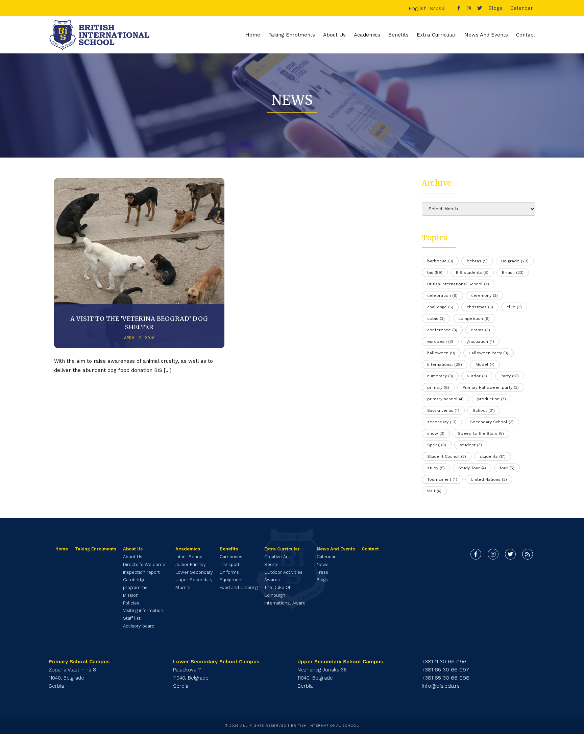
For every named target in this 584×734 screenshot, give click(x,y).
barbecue (440, 261)
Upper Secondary (194, 579)
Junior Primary (190, 564)
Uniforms (229, 572)
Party (510, 376)
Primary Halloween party (491, 387)
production (491, 399)
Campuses (231, 556)
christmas (480, 307)
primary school (445, 399)
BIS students (472, 272)
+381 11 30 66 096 (444, 661)
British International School (458, 284)
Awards (272, 579)
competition (474, 318)
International (444, 364)
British (513, 272)
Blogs (495, 8)
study (436, 468)
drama (480, 330)
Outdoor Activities (283, 572)
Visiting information (143, 610)
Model (485, 364)
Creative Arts (278, 556)
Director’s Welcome (144, 564)
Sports (271, 564)
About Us (132, 556)
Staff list (132, 618)
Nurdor (477, 376)
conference (442, 330)
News (322, 564)
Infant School (189, 556)
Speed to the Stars (481, 433)
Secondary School (492, 422)
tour (507, 468)
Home (252, 35)
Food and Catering (239, 587)
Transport (230, 564)
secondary (442, 422)
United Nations (489, 479)
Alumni (182, 587)
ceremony (484, 295)
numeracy (440, 376)
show (435, 433)
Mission (131, 595)
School (484, 410)
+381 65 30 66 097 (445, 669)
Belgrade (515, 261)
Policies (131, 603)
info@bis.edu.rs (441, 686)
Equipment (231, 579)
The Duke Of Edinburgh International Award (285, 595)
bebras (477, 261)
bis (434, 272)
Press (322, 572)
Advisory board (138, 626)
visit (434, 491)
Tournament (442, 479)
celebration (442, 295)
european (440, 341)
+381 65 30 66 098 (445, 677)
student (471, 445)
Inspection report (141, 572)
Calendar (521, 8)
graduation (480, 341)
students (493, 456)
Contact (525, 35)
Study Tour (472, 468)
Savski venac (443, 410)
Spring (436, 445)
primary (438, 387)
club (514, 307)
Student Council (446, 456)
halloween (441, 353)
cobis (436, 318)
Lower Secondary (194, 572)
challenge (440, 307)
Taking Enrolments (291, 35)
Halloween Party (488, 353)
